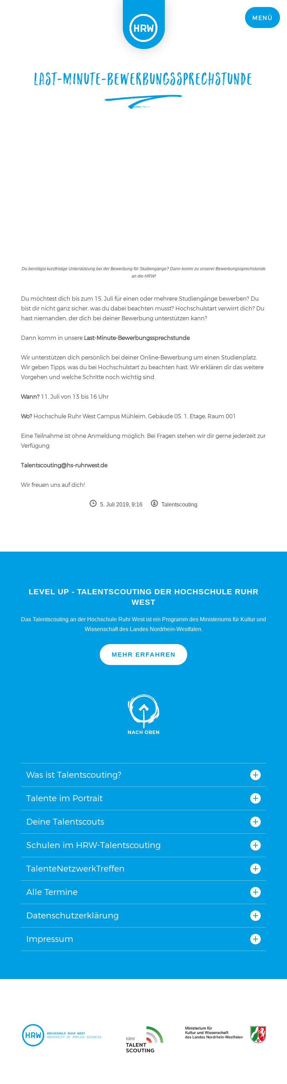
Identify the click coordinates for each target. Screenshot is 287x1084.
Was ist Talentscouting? (73, 775)
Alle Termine (52, 892)
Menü (262, 18)
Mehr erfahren (144, 654)
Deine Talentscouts (65, 822)
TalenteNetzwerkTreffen (75, 868)
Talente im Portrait (64, 798)
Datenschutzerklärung (72, 915)
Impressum (49, 939)
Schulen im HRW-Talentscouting (93, 845)
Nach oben (143, 714)
